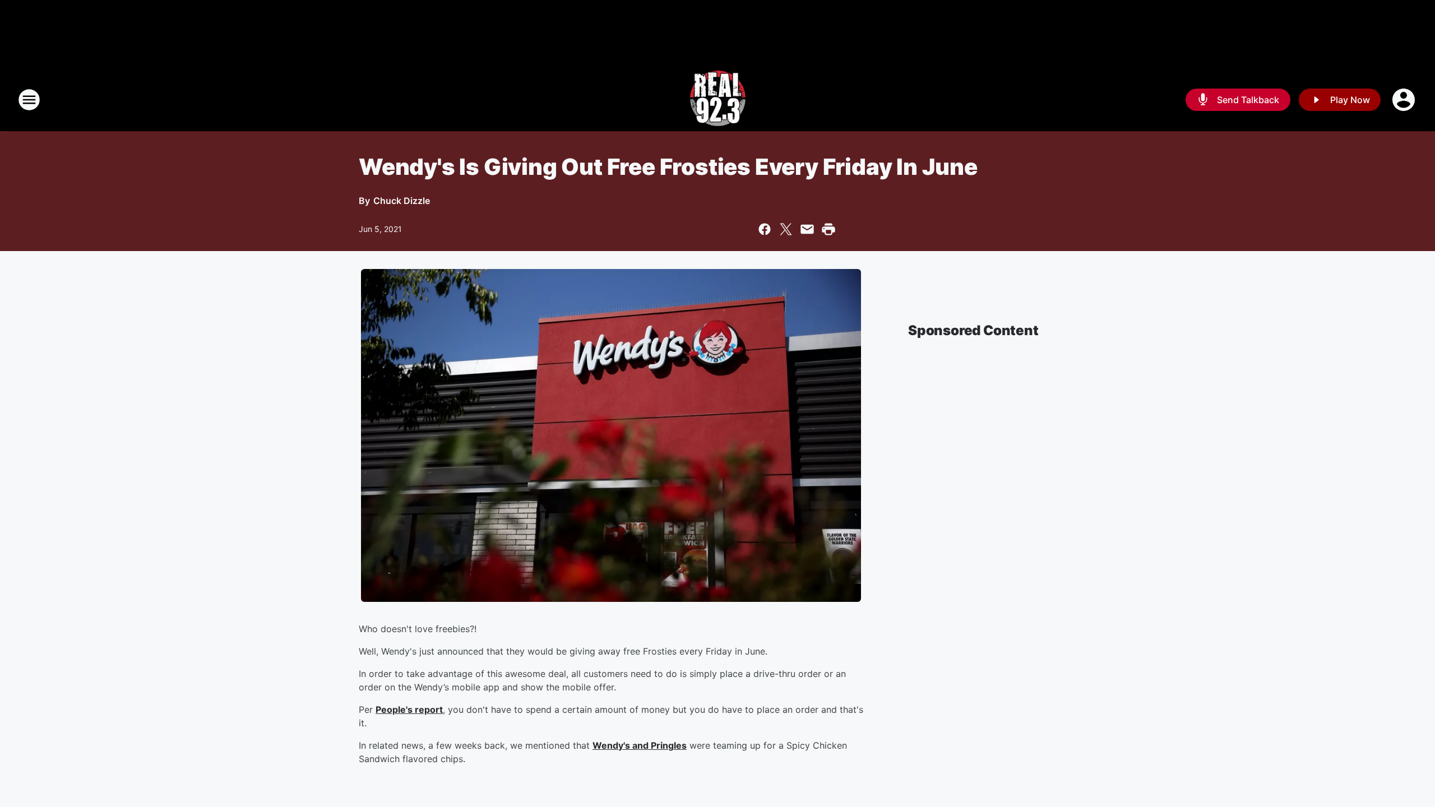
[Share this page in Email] (807, 229)
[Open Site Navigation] (29, 100)
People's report (409, 709)
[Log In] (1404, 100)
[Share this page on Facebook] (764, 229)
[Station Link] (717, 100)
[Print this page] (828, 229)
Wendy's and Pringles (639, 745)
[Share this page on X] (786, 229)
